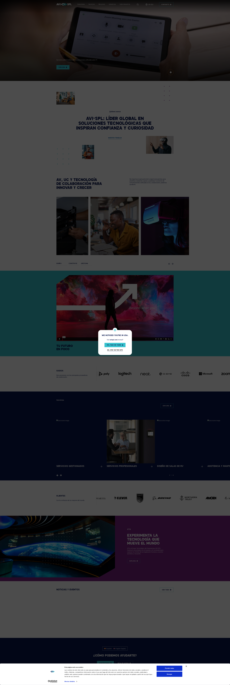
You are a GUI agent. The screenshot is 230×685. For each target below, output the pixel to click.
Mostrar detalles (70, 681)
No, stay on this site (115, 350)
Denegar (169, 674)
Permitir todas (169, 668)
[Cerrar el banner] (186, 666)
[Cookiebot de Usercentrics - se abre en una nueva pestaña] (52, 681)
